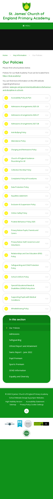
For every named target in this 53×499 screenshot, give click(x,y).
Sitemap (13, 404)
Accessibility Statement (35, 401)
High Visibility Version (13, 401)
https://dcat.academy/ (12, 76)
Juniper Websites (37, 398)
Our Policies (37, 55)
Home (5, 55)
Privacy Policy (25, 404)
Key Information (19, 55)
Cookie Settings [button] (37, 404)
